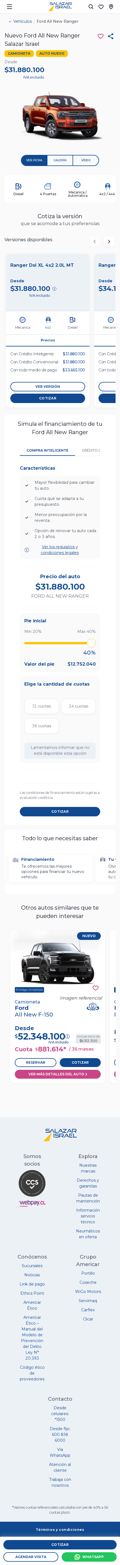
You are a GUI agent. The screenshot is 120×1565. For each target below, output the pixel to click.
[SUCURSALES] (111, 6)
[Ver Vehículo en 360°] (93, 1007)
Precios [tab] (48, 340)
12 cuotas (41, 706)
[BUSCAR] (91, 6)
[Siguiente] (109, 241)
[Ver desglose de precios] (54, 289)
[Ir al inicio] (60, 6)
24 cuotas (78, 706)
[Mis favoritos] (101, 6)
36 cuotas (41, 725)
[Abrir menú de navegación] (9, 7)
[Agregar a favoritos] (95, 988)
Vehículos (22, 21)
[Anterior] (95, 241)
